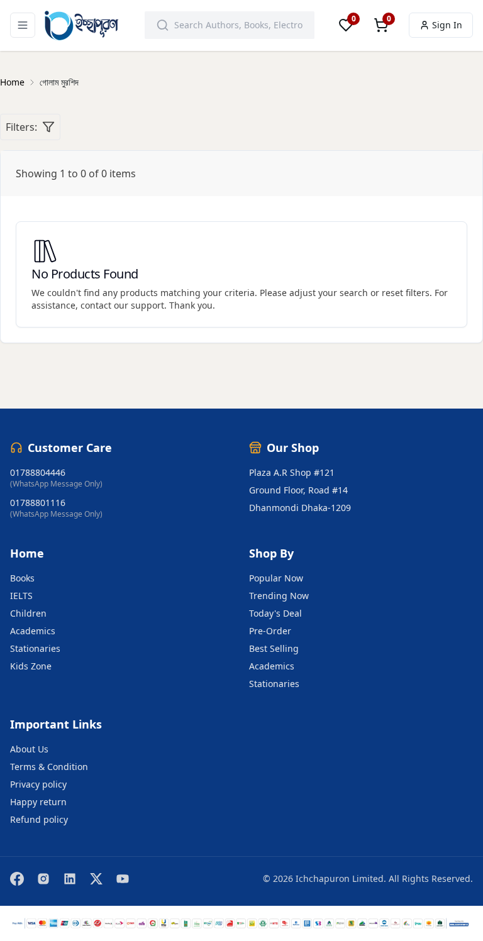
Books (22, 578)
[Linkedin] (70, 879)
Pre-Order (270, 631)
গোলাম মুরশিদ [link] (59, 82)
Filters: (21, 127)
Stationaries (35, 648)
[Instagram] (43, 879)
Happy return (38, 802)
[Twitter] (96, 879)
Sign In (447, 25)
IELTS (21, 596)
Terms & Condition (49, 767)
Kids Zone (31, 666)
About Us (29, 749)
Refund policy (39, 819)
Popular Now (276, 578)
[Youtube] (123, 879)
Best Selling (274, 648)
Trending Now (279, 596)
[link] (12, 82)
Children (28, 613)
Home (12, 82)
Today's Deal (275, 613)
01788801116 (37, 503)
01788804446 (37, 472)
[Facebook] (17, 879)
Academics (32, 631)
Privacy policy (38, 784)
